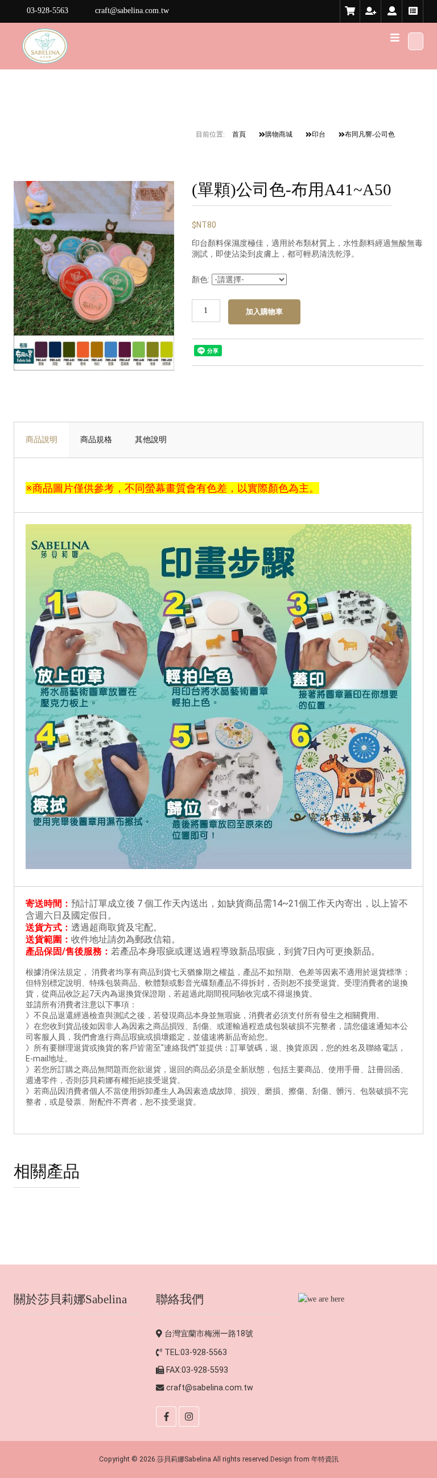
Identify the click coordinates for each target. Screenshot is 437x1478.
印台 (318, 134)
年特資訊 (325, 1459)
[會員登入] (392, 11)
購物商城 (278, 134)
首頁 (239, 134)
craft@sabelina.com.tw (209, 1387)
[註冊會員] (371, 11)
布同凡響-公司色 (370, 134)
